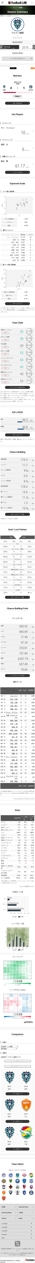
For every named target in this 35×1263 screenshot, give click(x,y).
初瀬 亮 (15, 727)
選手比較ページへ (17, 1066)
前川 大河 (14, 740)
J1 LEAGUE (4, 1223)
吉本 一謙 (14, 724)
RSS (33, 68)
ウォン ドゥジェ (12, 712)
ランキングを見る (17, 172)
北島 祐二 (14, 747)
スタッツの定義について (26, 886)
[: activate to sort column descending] (1, 691)
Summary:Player (7, 1212)
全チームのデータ (17, 303)
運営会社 (25, 1248)
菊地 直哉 (14, 730)
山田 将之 (14, 706)
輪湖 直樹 (14, 720)
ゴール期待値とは (22, 310)
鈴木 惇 (15, 737)
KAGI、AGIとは (17, 439)
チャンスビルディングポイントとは (24, 798)
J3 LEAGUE (4, 1230)
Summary (4, 1234)
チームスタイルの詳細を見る (17, 387)
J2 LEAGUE (4, 1227)
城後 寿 (15, 760)
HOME (1, 15)
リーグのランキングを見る (17, 675)
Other (3, 1238)
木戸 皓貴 (14, 763)
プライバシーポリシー (17, 1248)
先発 (24, 690)
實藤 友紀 (14, 709)
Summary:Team (23, 1207)
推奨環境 (9, 1248)
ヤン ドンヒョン (12, 757)
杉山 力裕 (14, 699)
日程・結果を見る (17, 103)
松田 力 (15, 773)
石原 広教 (14, 702)
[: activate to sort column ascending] (4, 691)
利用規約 (4, 1248)
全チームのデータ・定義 (17, 514)
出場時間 (31, 690)
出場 (20, 690)
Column (4, 1218)
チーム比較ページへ (17, 1061)
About (20, 1218)
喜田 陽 (15, 750)
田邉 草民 (14, 743)
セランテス (14, 696)
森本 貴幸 (14, 767)
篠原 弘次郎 (13, 734)
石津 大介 (14, 770)
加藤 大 (15, 753)
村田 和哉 (14, 781)
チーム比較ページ (17, 1093)
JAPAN (21, 1212)
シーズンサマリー (17, 58)
